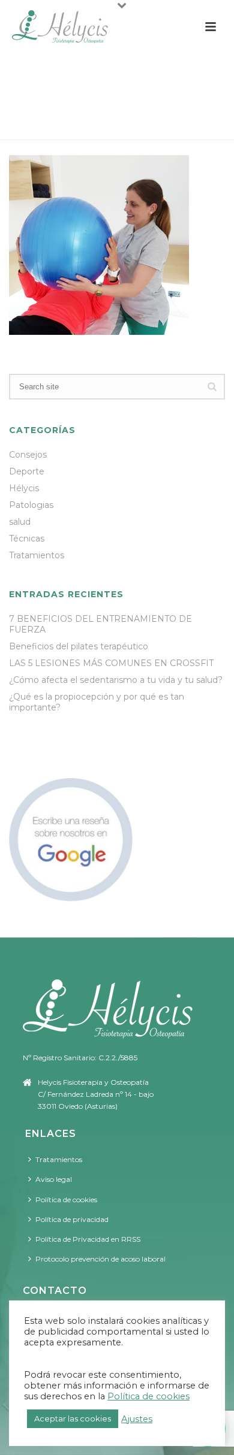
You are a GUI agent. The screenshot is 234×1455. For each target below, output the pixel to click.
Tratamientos (99, 125)
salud (20, 521)
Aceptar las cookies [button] (72, 1418)
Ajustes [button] (136, 1419)
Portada (39, 125)
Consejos (28, 454)
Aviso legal (53, 1179)
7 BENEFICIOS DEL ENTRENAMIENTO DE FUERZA (100, 624)
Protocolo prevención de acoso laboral (100, 1258)
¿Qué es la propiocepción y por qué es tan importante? (96, 702)
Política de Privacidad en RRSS (87, 1239)
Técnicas (26, 538)
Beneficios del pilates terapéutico (78, 646)
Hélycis (24, 488)
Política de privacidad (72, 1219)
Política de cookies (66, 1199)
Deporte (26, 471)
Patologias (31, 505)
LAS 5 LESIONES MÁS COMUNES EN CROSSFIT (111, 663)
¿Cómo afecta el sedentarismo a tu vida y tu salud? (116, 679)
